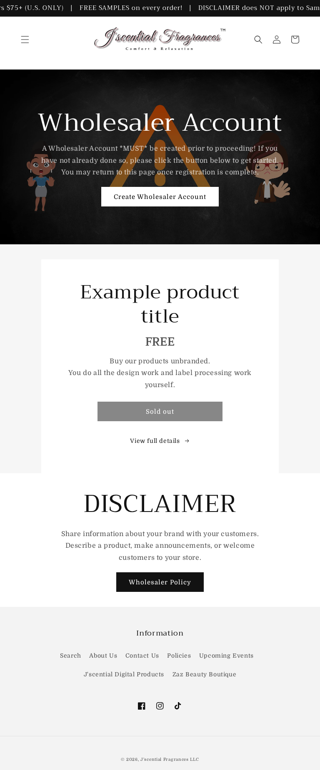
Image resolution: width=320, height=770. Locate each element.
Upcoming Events (226, 655)
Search (70, 655)
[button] (25, 39)
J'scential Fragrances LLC (169, 759)
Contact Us (142, 655)
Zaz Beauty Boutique (204, 674)
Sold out (160, 411)
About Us (103, 655)
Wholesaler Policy (160, 582)
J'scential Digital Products (124, 674)
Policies (179, 655)
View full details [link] (155, 440)
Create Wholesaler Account (160, 197)
